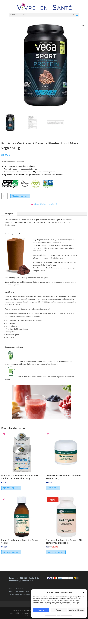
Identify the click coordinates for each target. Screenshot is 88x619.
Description (9, 213)
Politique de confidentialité (64, 615)
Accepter (41, 610)
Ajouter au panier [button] (11, 488)
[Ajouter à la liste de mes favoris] (4, 434)
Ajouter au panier (20, 196)
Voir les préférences (76, 610)
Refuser (58, 610)
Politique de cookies (50, 615)
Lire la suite (53, 488)
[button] (84, 592)
